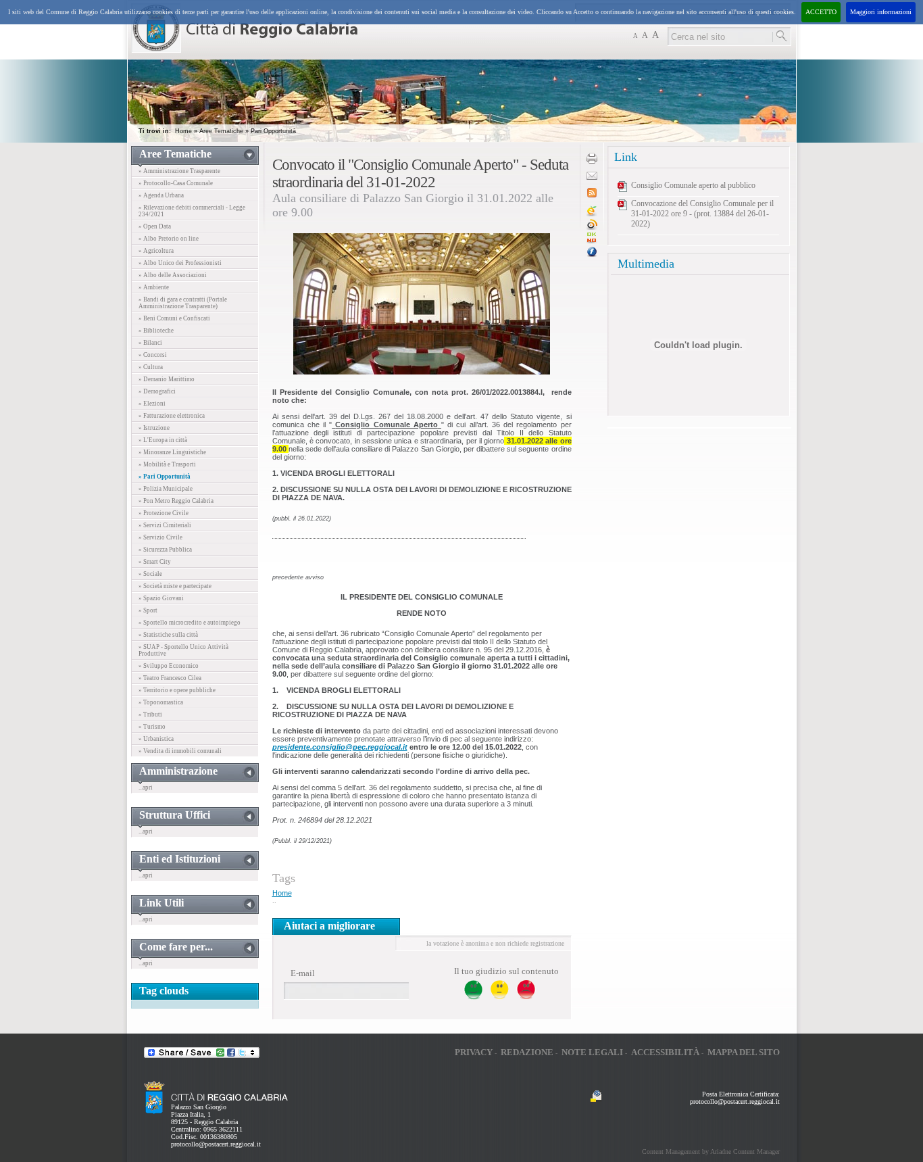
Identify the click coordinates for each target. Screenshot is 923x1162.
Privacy (474, 1052)
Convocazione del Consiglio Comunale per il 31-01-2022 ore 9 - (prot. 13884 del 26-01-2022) (702, 213)
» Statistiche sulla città (168, 634)
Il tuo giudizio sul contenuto (506, 971)
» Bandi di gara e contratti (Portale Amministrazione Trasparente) (183, 303)
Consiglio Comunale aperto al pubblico (693, 185)
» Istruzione (154, 428)
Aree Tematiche (221, 131)
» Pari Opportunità (165, 476)
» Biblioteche (156, 330)
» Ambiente (154, 287)
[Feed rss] (592, 195)
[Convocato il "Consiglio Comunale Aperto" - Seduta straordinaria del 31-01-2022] (592, 241)
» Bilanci (150, 342)
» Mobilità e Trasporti (167, 464)
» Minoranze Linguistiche (172, 452)
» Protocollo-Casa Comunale (176, 183)
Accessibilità (665, 1052)
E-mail (303, 973)
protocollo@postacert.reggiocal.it (216, 1144)
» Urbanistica (156, 738)
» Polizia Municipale (166, 488)
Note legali (592, 1052)
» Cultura (151, 367)
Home (183, 131)
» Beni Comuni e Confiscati (174, 318)
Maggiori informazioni (881, 12)
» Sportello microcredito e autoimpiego (190, 622)
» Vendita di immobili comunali (180, 751)
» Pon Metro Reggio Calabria (176, 501)
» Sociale (150, 574)
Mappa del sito (743, 1052)
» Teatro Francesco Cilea (170, 678)
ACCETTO (821, 12)
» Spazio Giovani (161, 598)
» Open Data (155, 226)
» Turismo (152, 726)
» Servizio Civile (160, 537)
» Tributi (150, 714)
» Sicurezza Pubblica (165, 549)
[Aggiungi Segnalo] (592, 227)
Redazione (527, 1052)
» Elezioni (152, 403)
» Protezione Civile (164, 513)
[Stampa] (592, 161)
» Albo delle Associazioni (173, 275)
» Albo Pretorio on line (169, 238)
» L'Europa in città (163, 440)
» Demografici (157, 391)
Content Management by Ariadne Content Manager (711, 1151)
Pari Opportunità (273, 131)
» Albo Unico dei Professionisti (180, 263)
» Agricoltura (156, 250)
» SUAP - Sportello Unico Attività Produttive (183, 650)
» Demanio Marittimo (167, 379)
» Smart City (155, 561)
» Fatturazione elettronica (172, 415)
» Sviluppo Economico (169, 665)
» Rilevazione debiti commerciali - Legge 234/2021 (192, 211)
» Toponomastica (161, 702)
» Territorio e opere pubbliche (177, 690)
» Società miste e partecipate (175, 586)
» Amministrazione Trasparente (179, 171)
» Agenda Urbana (161, 195)
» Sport (148, 610)
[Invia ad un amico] (592, 177)
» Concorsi (153, 355)
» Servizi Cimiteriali (165, 525)
